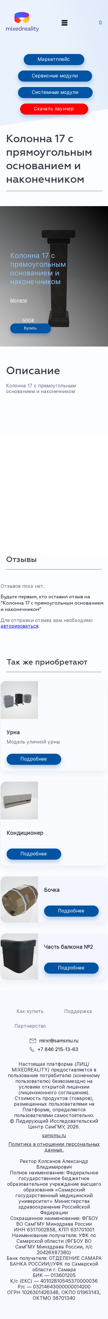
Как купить (30, 1011)
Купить (30, 328)
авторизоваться (19, 626)
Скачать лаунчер (54, 109)
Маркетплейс (54, 59)
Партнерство (30, 1026)
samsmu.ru (54, 1135)
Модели (18, 300)
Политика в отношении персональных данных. (54, 1147)
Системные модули (55, 92)
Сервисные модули (55, 76)
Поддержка (78, 1011)
